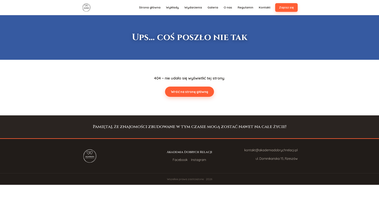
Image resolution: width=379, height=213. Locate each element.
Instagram (198, 160)
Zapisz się (286, 7)
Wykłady (172, 7)
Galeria (212, 7)
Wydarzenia (193, 7)
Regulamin (245, 7)
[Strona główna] (86, 7)
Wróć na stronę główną (189, 92)
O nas (228, 7)
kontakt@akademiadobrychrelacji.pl (271, 150)
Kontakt (264, 7)
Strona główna (149, 7)
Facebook (180, 160)
